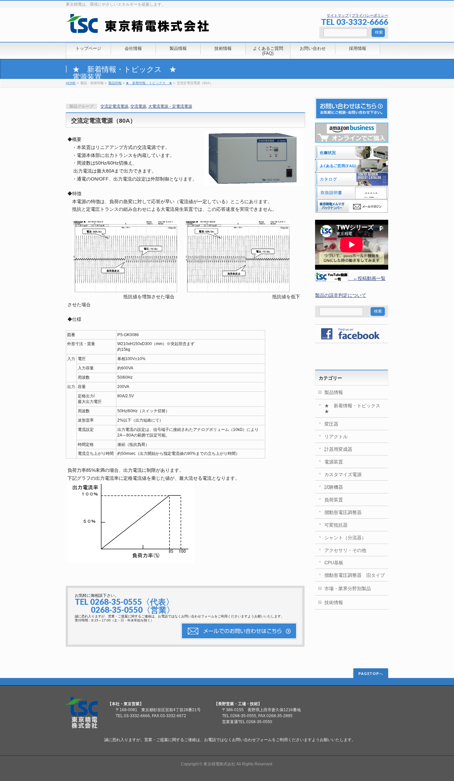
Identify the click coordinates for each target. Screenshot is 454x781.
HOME (71, 83)
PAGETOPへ (370, 673)
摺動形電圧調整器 (343, 512)
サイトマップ (338, 15)
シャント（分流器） (345, 537)
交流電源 (138, 106)
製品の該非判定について (340, 295)
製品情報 (115, 83)
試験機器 (333, 487)
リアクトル (336, 436)
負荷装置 (333, 499)
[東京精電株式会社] (137, 25)
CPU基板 (333, 562)
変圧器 (331, 424)
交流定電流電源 (114, 106)
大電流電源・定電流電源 (170, 106)
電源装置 (87, 77)
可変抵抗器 (336, 525)
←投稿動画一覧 (367, 278)
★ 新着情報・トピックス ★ (124, 69)
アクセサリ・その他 (345, 550)
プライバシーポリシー (370, 15)
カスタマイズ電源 (343, 474)
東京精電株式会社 (219, 764)
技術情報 (333, 602)
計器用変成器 (338, 449)
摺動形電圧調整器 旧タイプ (354, 575)
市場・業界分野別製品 (347, 588)
